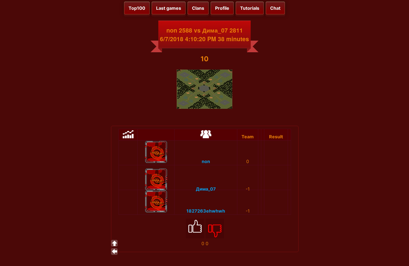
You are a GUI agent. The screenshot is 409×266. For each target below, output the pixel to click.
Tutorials (249, 8)
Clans (198, 8)
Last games (168, 8)
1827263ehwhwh (205, 211)
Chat (275, 8)
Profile (222, 8)
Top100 (137, 8)
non (206, 161)
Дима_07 (206, 189)
